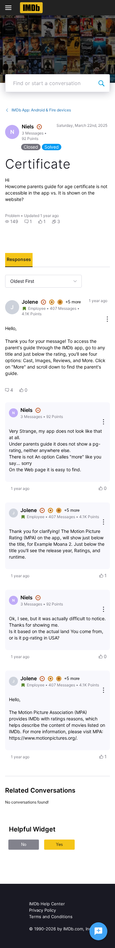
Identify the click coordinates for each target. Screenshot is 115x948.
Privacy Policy (42, 910)
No (23, 844)
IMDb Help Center (47, 903)
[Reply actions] (103, 422)
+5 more (73, 302)
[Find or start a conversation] (101, 83)
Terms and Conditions (51, 916)
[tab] (19, 260)
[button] (11, 221)
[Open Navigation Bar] (10, 7)
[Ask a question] (98, 931)
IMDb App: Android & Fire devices (41, 110)
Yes (59, 844)
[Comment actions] (107, 320)
